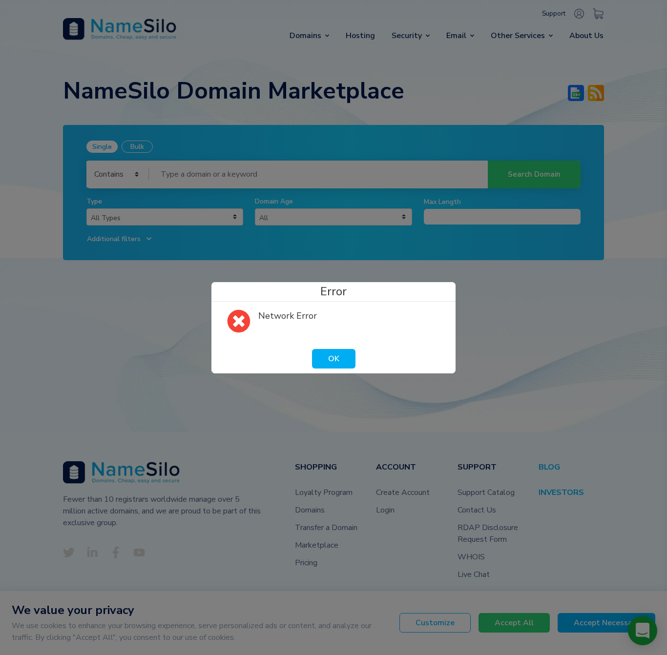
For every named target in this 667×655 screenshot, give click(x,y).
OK (333, 358)
